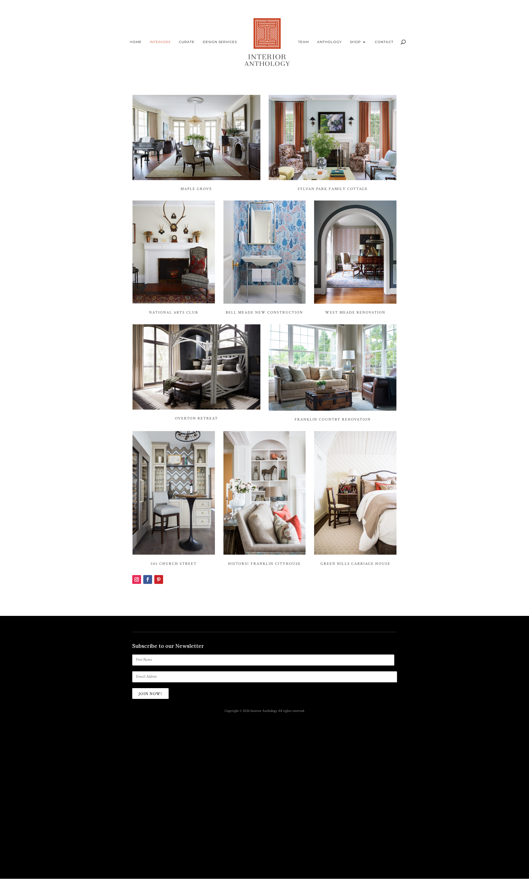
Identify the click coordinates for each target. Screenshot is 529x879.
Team (303, 42)
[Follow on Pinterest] (158, 579)
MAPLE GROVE (196, 188)
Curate (187, 42)
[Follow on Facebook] (147, 579)
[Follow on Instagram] (136, 579)
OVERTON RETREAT (196, 418)
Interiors (160, 42)
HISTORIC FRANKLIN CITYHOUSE (264, 563)
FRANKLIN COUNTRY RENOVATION (333, 419)
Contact (384, 42)
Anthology (329, 42)
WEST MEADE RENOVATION (355, 312)
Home (136, 42)
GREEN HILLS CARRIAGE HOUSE (355, 563)
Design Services (220, 42)
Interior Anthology (263, 711)
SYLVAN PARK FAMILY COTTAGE (333, 188)
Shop (355, 42)
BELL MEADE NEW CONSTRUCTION (264, 312)
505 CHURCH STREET (173, 563)
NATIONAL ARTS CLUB (173, 312)
